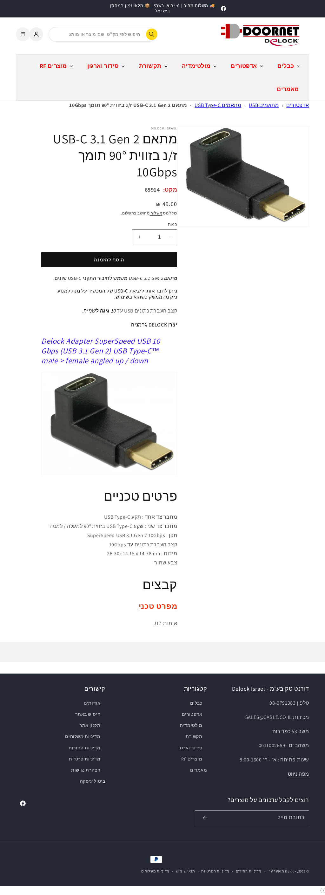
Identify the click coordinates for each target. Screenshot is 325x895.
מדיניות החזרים (249, 871)
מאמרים (198, 770)
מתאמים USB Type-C (218, 105)
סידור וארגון (190, 748)
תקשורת (194, 736)
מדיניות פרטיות (84, 759)
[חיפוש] (151, 34)
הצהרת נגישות (85, 770)
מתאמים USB (264, 105)
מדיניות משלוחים (82, 736)
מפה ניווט (298, 774)
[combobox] (102, 34)
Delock (290, 871)
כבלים (196, 703)
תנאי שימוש (185, 871)
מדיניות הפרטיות (215, 871)
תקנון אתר (90, 725)
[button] (288, 65)
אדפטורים (297, 105)
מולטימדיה (191, 725)
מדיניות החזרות (84, 748)
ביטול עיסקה (92, 781)
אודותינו (92, 703)
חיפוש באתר (87, 714)
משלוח (155, 213)
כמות (172, 224)
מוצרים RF (191, 759)
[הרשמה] (205, 817)
